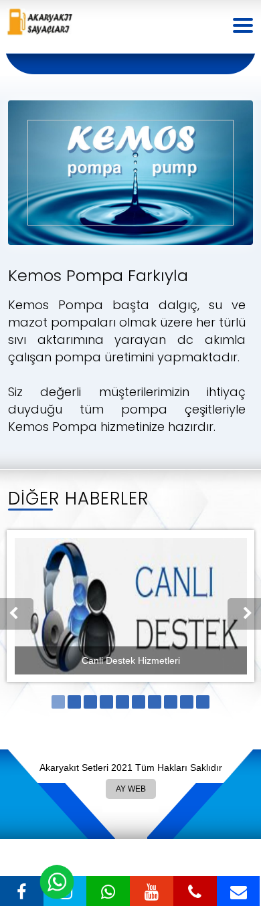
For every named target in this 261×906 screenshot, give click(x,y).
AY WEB (130, 786)
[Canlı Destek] (57, 882)
